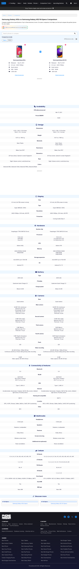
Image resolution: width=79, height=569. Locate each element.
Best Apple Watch (45, 543)
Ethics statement (28, 524)
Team (9, 524)
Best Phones (5, 540)
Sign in (75, 3)
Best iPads (43, 540)
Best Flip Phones (25, 552)
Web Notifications (61, 531)
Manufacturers (52, 524)
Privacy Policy (52, 531)
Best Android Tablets (7, 543)
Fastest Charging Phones (8, 557)
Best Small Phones (6, 552)
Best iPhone (5, 546)
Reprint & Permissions (7, 531)
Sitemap (65, 524)
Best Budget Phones (46, 554)
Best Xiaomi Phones (46, 549)
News (46, 524)
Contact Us (15, 524)
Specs (5, 40)
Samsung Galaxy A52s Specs (20, 503)
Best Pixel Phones (45, 546)
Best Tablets (24, 540)
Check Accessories (19, 75)
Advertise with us (29, 531)
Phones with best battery (67, 552)
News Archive (71, 524)
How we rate (5, 525)
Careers (21, 524)
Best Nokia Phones (26, 557)
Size (10, 40)
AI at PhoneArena (14, 525)
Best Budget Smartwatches (9, 560)
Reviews (59, 524)
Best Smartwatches (46, 557)
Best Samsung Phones (27, 546)
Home (41, 524)
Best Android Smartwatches (68, 557)
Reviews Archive (44, 525)
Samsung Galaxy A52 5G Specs (59, 503)
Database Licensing (19, 531)
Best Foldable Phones (66, 549)
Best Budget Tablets (66, 540)
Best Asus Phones (65, 554)
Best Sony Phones (6, 549)
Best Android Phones (66, 543)
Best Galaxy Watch (26, 560)
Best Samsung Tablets (27, 543)
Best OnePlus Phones (26, 549)
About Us (4, 524)
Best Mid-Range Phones (47, 552)
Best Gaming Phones (26, 554)
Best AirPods (44, 560)
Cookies (69, 531)
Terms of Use (43, 531)
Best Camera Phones (7, 554)
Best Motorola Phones (66, 546)
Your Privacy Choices (45, 533)
